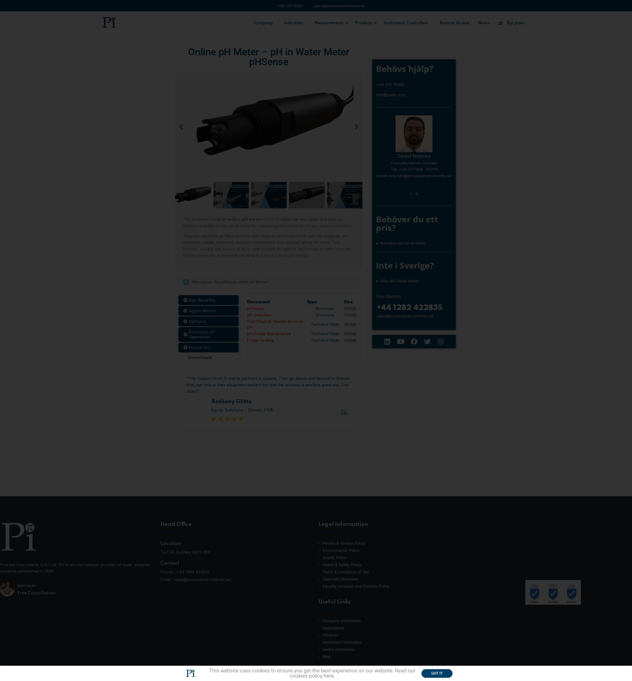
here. (329, 676)
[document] (316, 340)
